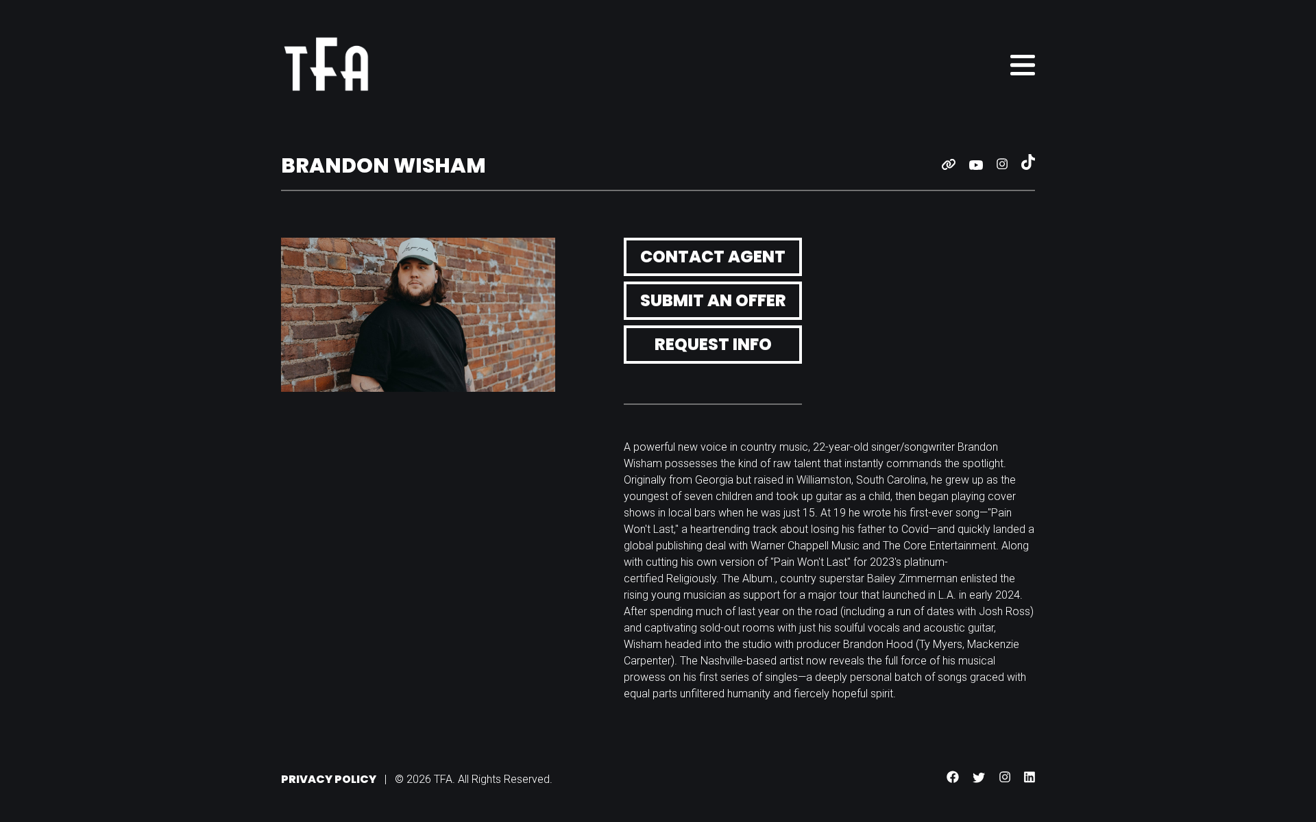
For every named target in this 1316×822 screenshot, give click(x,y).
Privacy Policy (328, 779)
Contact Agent (712, 256)
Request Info (713, 344)
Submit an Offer (713, 300)
